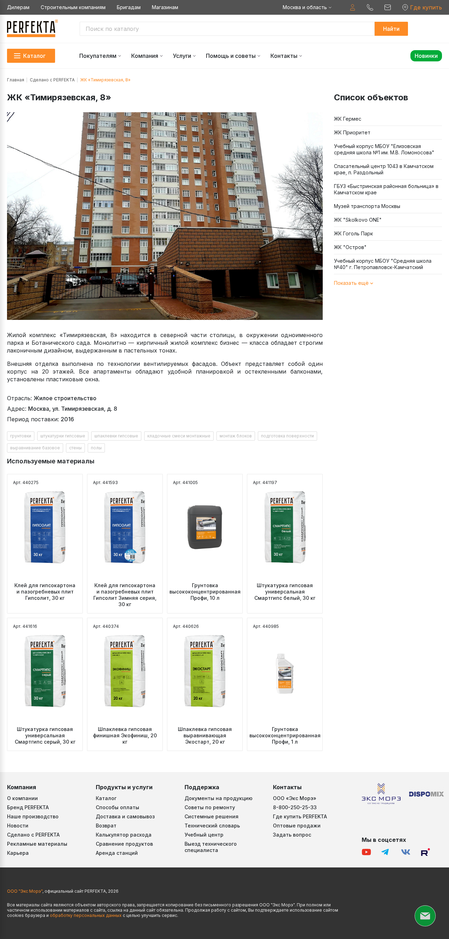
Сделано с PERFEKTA (52, 79)
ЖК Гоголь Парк (353, 233)
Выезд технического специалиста (211, 847)
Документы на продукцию (219, 798)
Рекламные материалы (37, 844)
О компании (22, 798)
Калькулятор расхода (124, 835)
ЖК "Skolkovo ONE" (358, 220)
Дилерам (18, 7)
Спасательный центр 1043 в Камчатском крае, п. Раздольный (384, 169)
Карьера (18, 853)
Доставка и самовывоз (125, 816)
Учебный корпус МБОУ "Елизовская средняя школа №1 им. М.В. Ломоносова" (384, 149)
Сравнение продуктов (124, 844)
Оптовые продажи (297, 826)
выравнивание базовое (35, 447)
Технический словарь (212, 826)
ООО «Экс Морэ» (294, 798)
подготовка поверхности (287, 435)
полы (96, 447)
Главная (15, 79)
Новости (17, 826)
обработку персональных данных (86, 915)
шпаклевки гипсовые (116, 435)
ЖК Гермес (347, 119)
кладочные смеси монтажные (178, 435)
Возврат (106, 826)
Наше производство (33, 816)
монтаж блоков (236, 435)
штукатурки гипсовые (62, 435)
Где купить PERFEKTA (300, 816)
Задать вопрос (292, 835)
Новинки (426, 55)
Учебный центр (204, 835)
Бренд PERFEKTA (28, 807)
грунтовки (20, 435)
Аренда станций (117, 853)
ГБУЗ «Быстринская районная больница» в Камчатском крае (386, 189)
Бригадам (129, 7)
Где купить (426, 7)
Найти (391, 28)
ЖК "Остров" (350, 247)
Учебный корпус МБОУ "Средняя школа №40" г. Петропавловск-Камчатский (382, 264)
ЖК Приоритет (352, 132)
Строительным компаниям (73, 7)
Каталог (106, 798)
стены (75, 447)
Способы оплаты (117, 807)
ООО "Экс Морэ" (24, 891)
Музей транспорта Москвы (367, 206)
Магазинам (165, 7)
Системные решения (212, 816)
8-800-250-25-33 (295, 807)
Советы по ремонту (210, 807)
